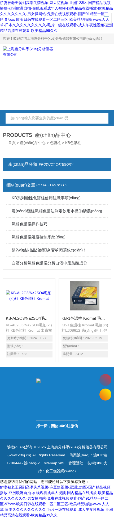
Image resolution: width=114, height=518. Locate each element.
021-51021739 (105, 380)
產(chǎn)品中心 (33, 143)
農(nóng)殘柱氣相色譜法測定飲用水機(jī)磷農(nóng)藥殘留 (60, 211)
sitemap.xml (54, 463)
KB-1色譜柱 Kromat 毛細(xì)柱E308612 (85, 318)
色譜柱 (55, 143)
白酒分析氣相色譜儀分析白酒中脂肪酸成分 (49, 263)
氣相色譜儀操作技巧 (29, 224)
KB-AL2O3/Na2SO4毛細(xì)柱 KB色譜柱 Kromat (29, 318)
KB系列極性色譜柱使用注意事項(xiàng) (46, 198)
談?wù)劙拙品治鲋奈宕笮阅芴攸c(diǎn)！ (49, 250)
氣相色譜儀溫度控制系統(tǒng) (38, 237)
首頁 (12, 143)
